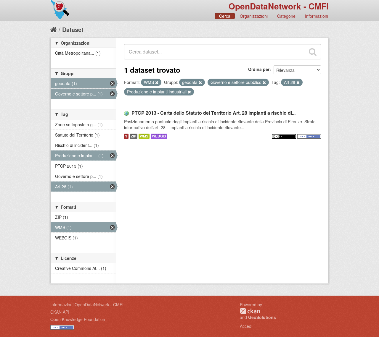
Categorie (286, 16)
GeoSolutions (262, 317)
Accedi (246, 326)
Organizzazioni (254, 16)
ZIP (133, 136)
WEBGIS (159, 136)
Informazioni (316, 16)
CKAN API (59, 312)
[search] (313, 51)
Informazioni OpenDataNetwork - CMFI (86, 304)
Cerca (224, 16)
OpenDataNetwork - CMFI (279, 6)
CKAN (250, 311)
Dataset (72, 29)
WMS (144, 136)
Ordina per (258, 69)
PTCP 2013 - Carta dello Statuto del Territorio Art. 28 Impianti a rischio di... (213, 112)
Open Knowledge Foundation (77, 319)
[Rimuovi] (156, 82)
